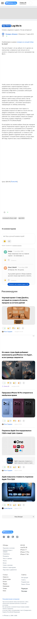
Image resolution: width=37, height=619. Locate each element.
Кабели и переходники (9, 567)
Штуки (4, 563)
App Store (21, 218)
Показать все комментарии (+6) (18, 284)
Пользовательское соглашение (11, 599)
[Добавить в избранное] (3, 36)
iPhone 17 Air (24, 554)
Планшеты (6, 556)
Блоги (5, 581)
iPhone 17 (23, 550)
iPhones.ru (7, 615)
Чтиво (5, 588)
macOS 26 (23, 547)
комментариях (17, 245)
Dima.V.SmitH (12, 267)
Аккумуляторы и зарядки (7, 551)
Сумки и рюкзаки (8, 565)
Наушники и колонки (9, 548)
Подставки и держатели (10, 570)
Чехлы (5, 561)
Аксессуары (7, 579)
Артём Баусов (8, 508)
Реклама (24, 591)
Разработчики (25, 582)
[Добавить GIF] (9, 241)
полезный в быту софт (10, 218)
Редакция (24, 588)
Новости (5, 577)
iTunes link (14, 181)
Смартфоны (6, 554)
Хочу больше (19, 516)
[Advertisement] (17, 342)
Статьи (5, 575)
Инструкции (24, 577)
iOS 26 (22, 545)
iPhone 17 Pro (24, 552)
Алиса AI (6, 386)
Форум (5, 584)
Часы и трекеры (7, 558)
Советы (23, 575)
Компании (6, 586)
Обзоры (5, 545)
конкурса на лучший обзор (25, 42)
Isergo (10, 251)
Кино (4, 591)
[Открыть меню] (2, 3)
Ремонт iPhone (25, 584)
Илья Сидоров (8, 331)
